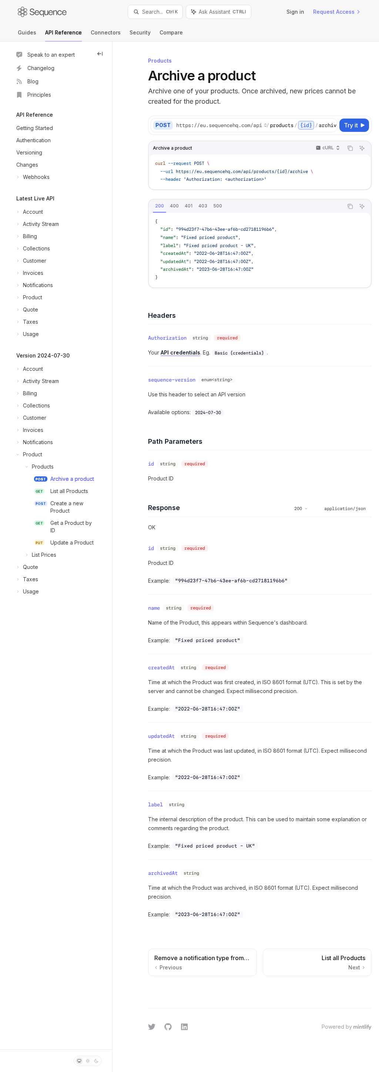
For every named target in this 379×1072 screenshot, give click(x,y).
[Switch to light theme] (87, 1061)
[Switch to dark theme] (96, 1061)
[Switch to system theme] (79, 1061)
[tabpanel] (259, 250)
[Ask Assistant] (362, 148)
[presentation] (256, 125)
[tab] (159, 206)
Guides (27, 32)
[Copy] (330, 125)
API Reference (63, 32)
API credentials (180, 352)
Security (140, 32)
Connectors (106, 32)
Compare (171, 32)
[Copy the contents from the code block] (350, 148)
